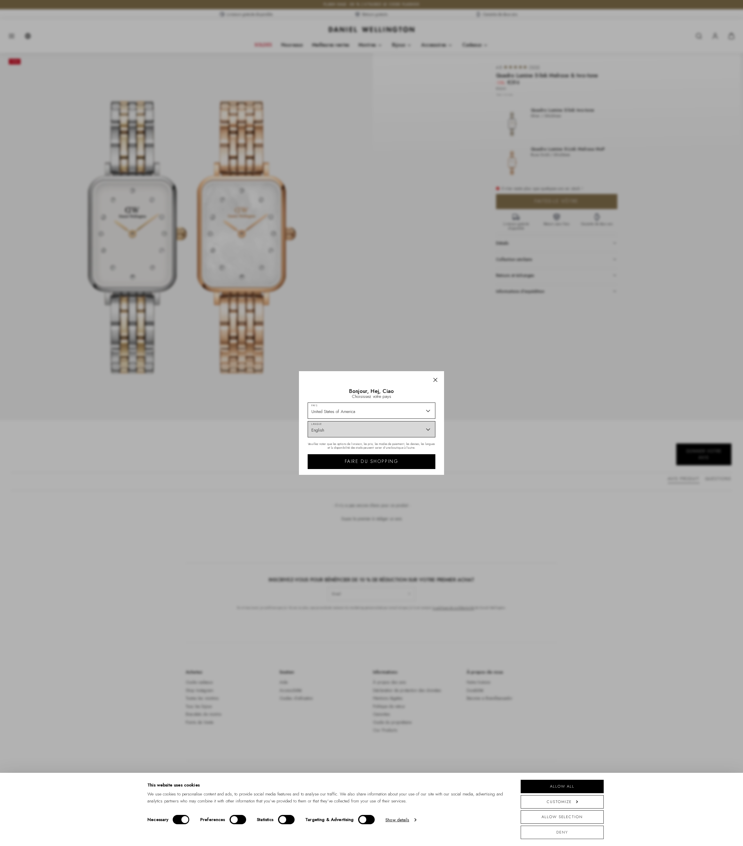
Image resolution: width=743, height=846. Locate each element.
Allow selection (562, 817)
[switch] (238, 819)
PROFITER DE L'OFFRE (413, 461)
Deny (562, 832)
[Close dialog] (472, 342)
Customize (559, 801)
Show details (397, 820)
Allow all (562, 786)
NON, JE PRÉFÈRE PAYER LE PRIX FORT (413, 477)
